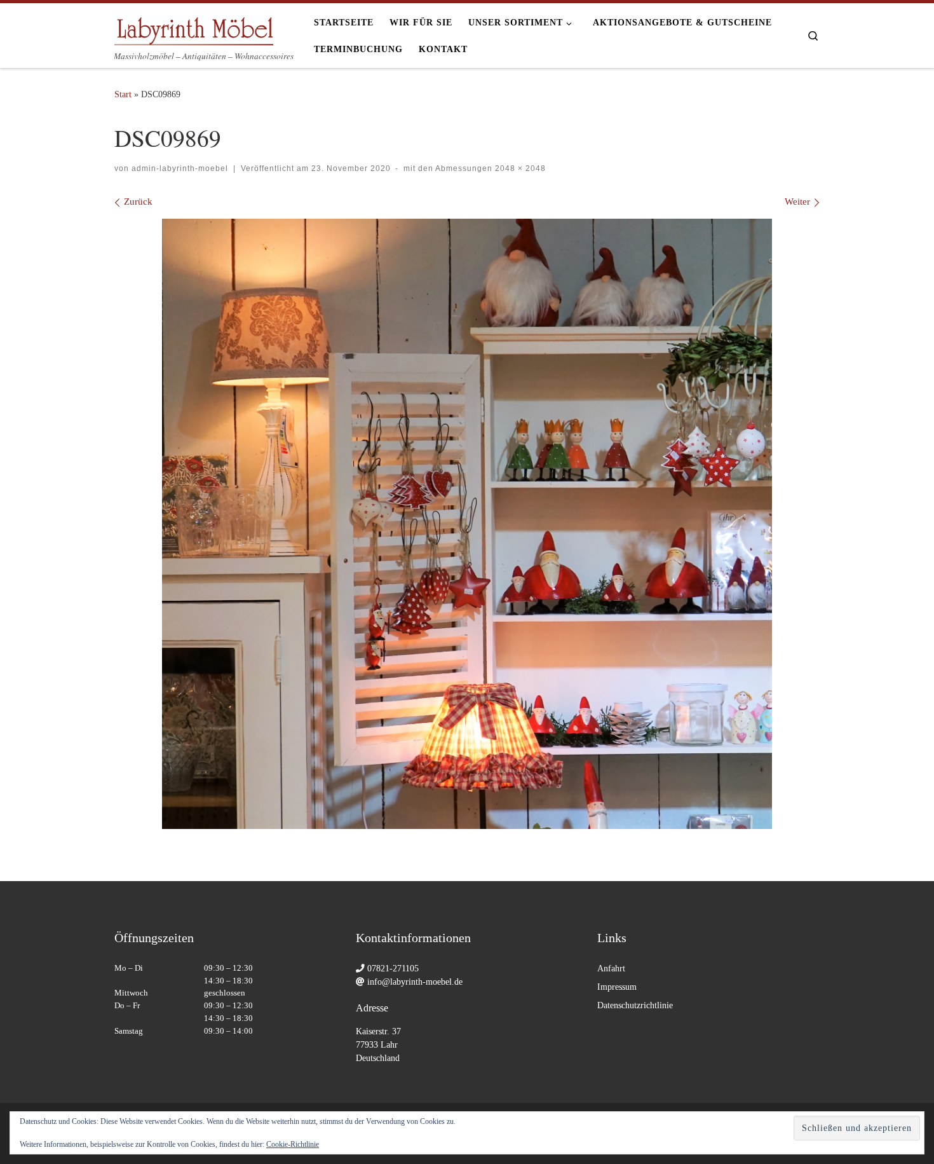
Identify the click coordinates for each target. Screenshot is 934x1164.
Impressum (617, 987)
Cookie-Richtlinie (292, 1144)
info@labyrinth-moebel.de (415, 982)
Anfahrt (611, 968)
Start (123, 94)
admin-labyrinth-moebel (180, 168)
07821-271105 (393, 968)
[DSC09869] (467, 524)
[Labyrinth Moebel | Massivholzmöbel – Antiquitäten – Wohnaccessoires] (193, 26)
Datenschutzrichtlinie (635, 1005)
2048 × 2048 (519, 168)
